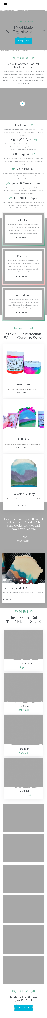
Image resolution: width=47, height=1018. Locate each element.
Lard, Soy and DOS (15, 588)
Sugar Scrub (23, 384)
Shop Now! (23, 1008)
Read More (22, 238)
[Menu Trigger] (5, 5)
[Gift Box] (23, 417)
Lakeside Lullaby (23, 494)
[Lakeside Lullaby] (23, 472)
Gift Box (23, 439)
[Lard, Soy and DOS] (23, 569)
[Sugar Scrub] (23, 362)
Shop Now (23, 41)
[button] (5, 30)
